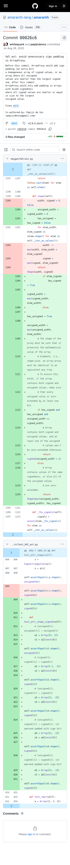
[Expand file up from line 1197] (13, 169)
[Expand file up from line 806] (11, 552)
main (14, 123)
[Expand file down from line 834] (11, 806)
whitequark (17, 44)
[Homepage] (35, 6)
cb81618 (21, 129)
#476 (15, 105)
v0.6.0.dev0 (35, 123)
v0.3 (52, 123)
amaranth (41, 17)
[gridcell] (35, 169)
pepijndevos (38, 44)
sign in (31, 834)
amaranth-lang (19, 17)
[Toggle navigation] (6, 6)
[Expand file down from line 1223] (13, 534)
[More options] (62, 159)
